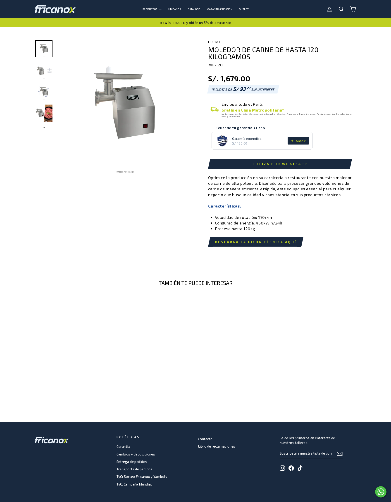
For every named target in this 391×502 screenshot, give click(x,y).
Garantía (123, 446)
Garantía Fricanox (219, 9)
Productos (150, 9)
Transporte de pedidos (135, 469)
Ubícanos (174, 9)
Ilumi (214, 42)
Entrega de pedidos (132, 462)
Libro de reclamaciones (216, 446)
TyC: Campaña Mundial (134, 484)
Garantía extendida (247, 138)
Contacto (205, 439)
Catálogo (194, 9)
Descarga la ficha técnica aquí (255, 242)
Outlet (244, 9)
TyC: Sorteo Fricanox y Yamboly (142, 476)
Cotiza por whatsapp (280, 164)
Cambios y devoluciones (136, 454)
